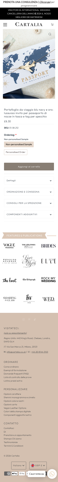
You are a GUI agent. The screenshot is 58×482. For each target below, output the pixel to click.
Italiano (17, 465)
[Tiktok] (35, 319)
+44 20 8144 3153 (39, 351)
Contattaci (9, 428)
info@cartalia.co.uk (16, 351)
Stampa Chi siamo (13, 438)
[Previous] (8, 64)
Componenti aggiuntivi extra (17, 414)
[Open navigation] (5, 24)
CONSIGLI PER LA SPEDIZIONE (24, 203)
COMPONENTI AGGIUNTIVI (22, 214)
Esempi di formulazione (15, 370)
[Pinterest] (29, 319)
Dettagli (11, 180)
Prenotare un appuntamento (17, 435)
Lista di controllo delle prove (17, 377)
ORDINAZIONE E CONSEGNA (23, 191)
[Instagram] (23, 319)
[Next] (49, 64)
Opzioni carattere (12, 394)
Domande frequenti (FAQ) (16, 373)
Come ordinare (11, 366)
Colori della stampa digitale (17, 411)
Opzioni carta (10, 404)
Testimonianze (11, 442)
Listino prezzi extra (13, 380)
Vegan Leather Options (15, 408)
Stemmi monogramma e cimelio (19, 397)
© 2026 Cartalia (11, 455)
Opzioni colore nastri (14, 400)
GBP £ (38, 465)
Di (5, 431)
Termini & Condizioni (13, 445)
